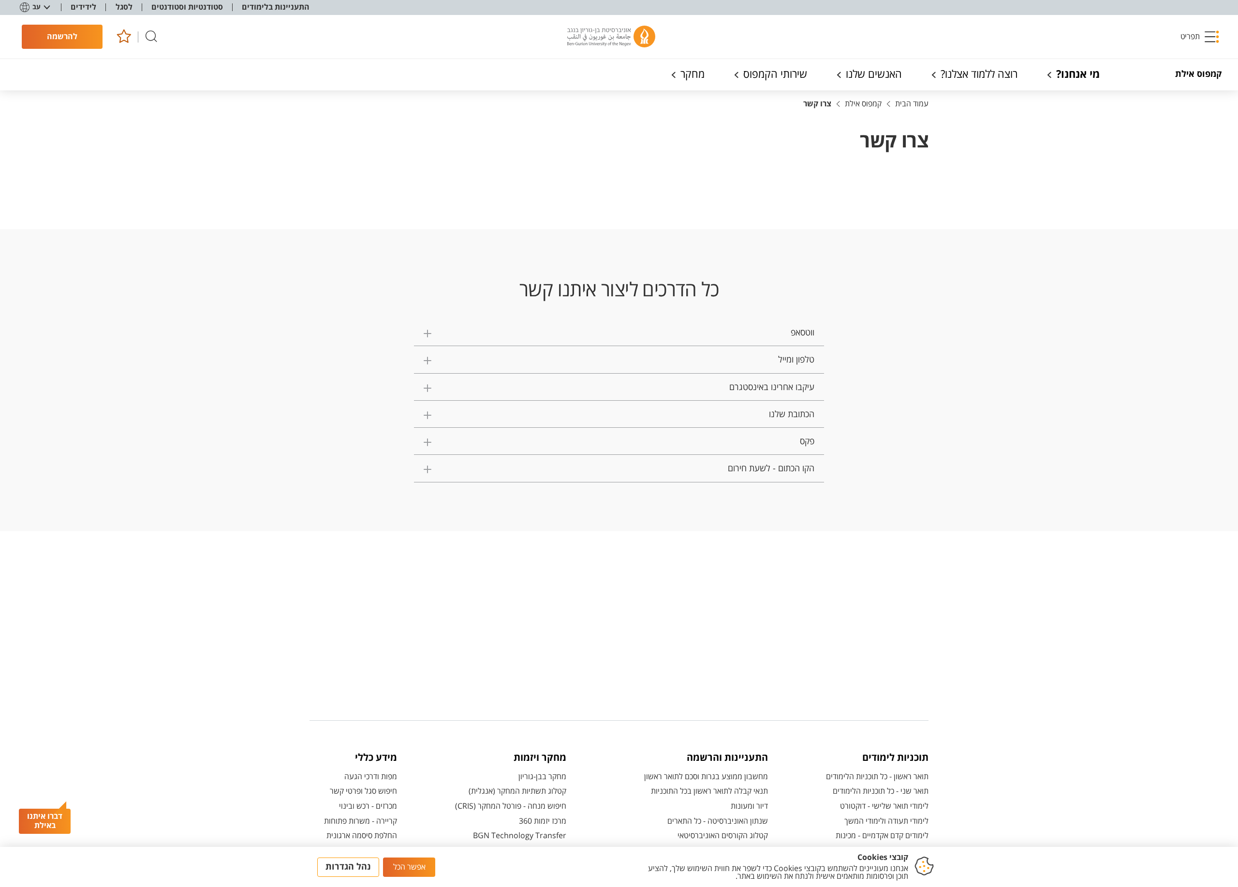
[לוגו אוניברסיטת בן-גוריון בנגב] (611, 37)
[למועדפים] (123, 37)
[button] (1200, 36)
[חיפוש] (151, 37)
